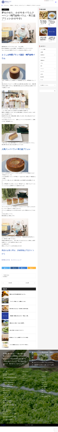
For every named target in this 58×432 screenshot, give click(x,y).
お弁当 (41, 74)
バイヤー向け (42, 57)
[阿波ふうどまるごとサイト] (6, 2)
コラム (41, 63)
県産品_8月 (44, 378)
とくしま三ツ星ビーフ (7, 394)
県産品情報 (24, 374)
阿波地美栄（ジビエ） (7, 392)
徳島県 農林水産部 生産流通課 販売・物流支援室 (9, 375)
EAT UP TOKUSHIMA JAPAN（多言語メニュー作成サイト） (9, 411)
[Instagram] (4, 425)
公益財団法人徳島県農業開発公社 (9, 382)
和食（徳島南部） (45, 386)
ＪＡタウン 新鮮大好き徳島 (8, 384)
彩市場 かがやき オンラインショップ (11, 260)
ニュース (42, 71)
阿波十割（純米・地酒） (7, 402)
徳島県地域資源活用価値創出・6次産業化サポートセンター (9, 417)
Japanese (47, 0)
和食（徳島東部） (45, 384)
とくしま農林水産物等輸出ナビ (8, 419)
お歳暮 (41, 52)
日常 (41, 65)
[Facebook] (1, 425)
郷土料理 (42, 76)
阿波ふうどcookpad (6, 390)
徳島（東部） (44, 388)
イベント (42, 68)
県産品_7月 (44, 376)
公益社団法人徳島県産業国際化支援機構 (9, 378)
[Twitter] (3, 425)
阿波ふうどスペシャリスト (27, 376)
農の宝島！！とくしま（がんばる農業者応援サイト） (9, 414)
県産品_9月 (44, 380)
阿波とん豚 (5, 396)
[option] (14, 359)
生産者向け (42, 54)
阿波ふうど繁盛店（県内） (46, 396)
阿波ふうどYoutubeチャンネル (8, 388)
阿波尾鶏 (4, 398)
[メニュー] (55, 2)
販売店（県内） (44, 382)
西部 (42, 390)
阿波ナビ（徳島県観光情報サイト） (9, 386)
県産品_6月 (44, 374)
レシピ (41, 79)
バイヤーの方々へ (25, 378)
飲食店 (43, 394)
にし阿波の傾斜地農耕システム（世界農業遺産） (9, 405)
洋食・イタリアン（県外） (46, 392)
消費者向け (5, 9)
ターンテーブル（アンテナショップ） (9, 380)
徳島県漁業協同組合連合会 (7, 400)
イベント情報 (42, 49)
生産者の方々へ (25, 380)
